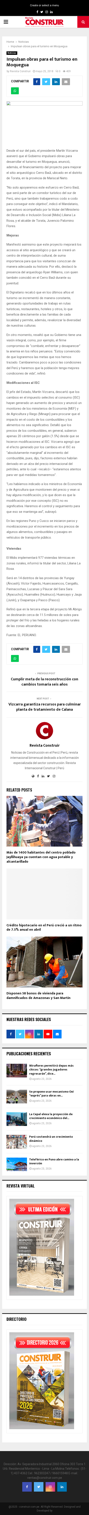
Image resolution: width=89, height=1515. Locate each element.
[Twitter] (38, 1487)
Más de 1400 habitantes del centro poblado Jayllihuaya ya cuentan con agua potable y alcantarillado (41, 857)
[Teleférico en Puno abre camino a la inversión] (16, 1164)
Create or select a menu (44, 5)
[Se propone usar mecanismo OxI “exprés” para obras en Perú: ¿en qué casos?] (16, 1096)
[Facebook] (27, 1487)
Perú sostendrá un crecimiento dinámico (51, 1138)
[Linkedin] (62, 1487)
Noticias (12, 53)
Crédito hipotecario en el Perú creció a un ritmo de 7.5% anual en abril (44, 927)
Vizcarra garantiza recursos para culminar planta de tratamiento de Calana (44, 707)
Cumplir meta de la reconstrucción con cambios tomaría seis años (44, 682)
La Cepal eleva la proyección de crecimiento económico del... (51, 1116)
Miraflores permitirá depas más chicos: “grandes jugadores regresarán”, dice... (51, 1069)
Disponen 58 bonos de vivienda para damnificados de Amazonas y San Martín (38, 995)
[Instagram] (50, 1487)
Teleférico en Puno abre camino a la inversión (54, 1161)
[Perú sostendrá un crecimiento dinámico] (16, 1141)
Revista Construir (20, 71)
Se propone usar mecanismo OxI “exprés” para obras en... (51, 1093)
